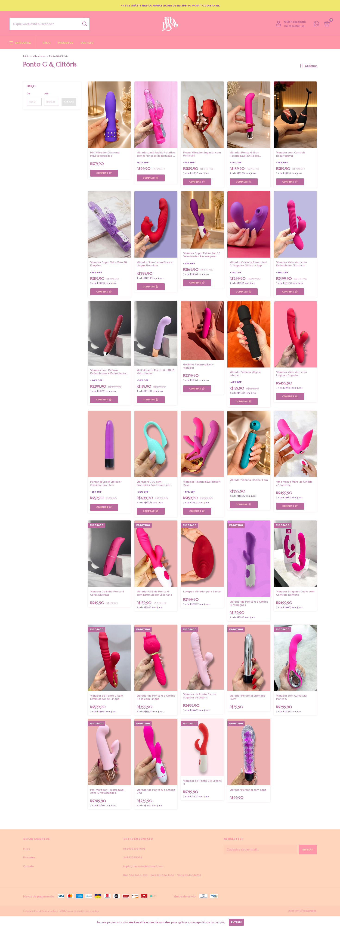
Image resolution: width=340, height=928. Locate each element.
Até (46, 93)
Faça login (298, 22)
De (28, 93)
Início (46, 43)
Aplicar (69, 101)
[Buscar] (84, 24)
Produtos (65, 43)
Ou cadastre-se (294, 26)
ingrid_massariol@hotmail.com (143, 866)
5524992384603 (134, 849)
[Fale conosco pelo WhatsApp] (316, 24)
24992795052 (132, 857)
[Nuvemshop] (302, 911)
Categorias (23, 43)
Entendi (236, 922)
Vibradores (39, 56)
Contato (87, 43)
